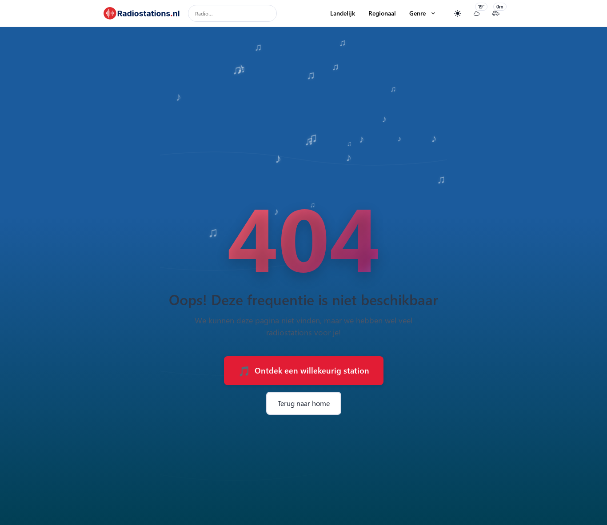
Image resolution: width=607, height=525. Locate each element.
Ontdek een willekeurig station (303, 370)
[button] (433, 13)
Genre (417, 13)
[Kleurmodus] (457, 13)
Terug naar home (304, 403)
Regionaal (382, 13)
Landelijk (342, 13)
